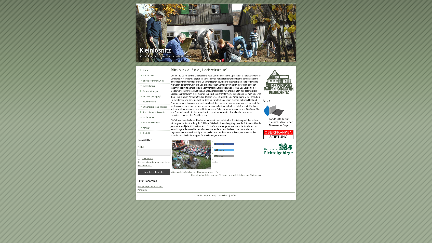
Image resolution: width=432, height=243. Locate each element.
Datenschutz (222, 195)
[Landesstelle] (278, 127)
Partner (146, 128)
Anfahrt (234, 195)
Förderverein (148, 117)
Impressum (209, 195)
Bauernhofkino (149, 102)
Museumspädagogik (152, 96)
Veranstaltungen (150, 91)
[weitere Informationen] (216, 162)
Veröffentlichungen (151, 123)
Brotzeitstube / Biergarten (154, 112)
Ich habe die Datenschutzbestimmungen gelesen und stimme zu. (154, 162)
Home (145, 70)
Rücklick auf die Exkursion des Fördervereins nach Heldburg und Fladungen (225, 175)
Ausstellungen (149, 86)
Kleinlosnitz (155, 50)
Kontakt (146, 133)
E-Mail (141, 147)
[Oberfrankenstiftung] (278, 139)
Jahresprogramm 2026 (153, 81)
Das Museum (149, 75)
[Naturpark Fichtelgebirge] (278, 156)
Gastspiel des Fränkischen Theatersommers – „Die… (196, 172)
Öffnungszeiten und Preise (155, 107)
